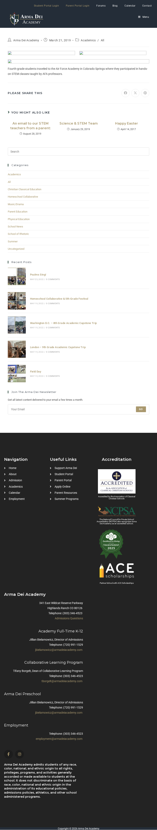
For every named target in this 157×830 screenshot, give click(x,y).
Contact (147, 5)
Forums (101, 5)
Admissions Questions (69, 618)
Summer (13, 241)
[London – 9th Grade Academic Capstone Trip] (17, 349)
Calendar (130, 5)
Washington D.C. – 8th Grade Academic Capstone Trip (63, 323)
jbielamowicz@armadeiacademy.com (58, 649)
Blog (115, 5)
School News (15, 226)
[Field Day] (17, 373)
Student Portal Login (46, 5)
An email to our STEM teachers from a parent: (30, 125)
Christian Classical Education (24, 189)
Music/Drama (16, 204)
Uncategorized (16, 248)
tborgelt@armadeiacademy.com (61, 681)
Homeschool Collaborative (23, 196)
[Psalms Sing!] (17, 276)
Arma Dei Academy (26, 40)
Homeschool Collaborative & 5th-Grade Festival (59, 298)
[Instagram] (19, 754)
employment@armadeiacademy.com (59, 738)
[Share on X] (135, 93)
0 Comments (53, 279)
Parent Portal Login (78, 5)
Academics (88, 40)
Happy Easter (126, 123)
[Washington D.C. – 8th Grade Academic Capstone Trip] (17, 325)
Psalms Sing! (38, 274)
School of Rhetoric (18, 233)
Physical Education (19, 219)
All (102, 40)
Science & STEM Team (78, 123)
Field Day (35, 371)
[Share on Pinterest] (145, 93)
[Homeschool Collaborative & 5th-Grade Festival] (17, 301)
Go (141, 409)
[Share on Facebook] (125, 93)
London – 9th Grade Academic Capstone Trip (58, 347)
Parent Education (17, 211)
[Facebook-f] (8, 754)
